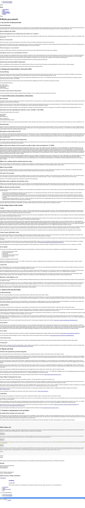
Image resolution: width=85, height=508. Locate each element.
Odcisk (3, 488)
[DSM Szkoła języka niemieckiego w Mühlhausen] (1, 4)
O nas (3, 10)
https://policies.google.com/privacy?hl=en (53, 374)
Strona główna (5, 9)
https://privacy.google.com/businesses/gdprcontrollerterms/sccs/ (12, 405)
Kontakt (4, 14)
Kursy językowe (5, 11)
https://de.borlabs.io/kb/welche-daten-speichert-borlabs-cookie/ (51, 242)
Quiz (3, 490)
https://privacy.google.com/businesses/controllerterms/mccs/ (66, 320)
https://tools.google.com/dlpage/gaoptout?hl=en (70, 333)
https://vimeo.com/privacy (5, 389)
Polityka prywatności (6, 489)
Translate (9, 500)
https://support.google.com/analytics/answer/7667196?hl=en (21, 346)
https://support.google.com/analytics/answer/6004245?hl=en (62, 335)
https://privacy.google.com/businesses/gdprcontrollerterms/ (65, 404)
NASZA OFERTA (6, 12)
